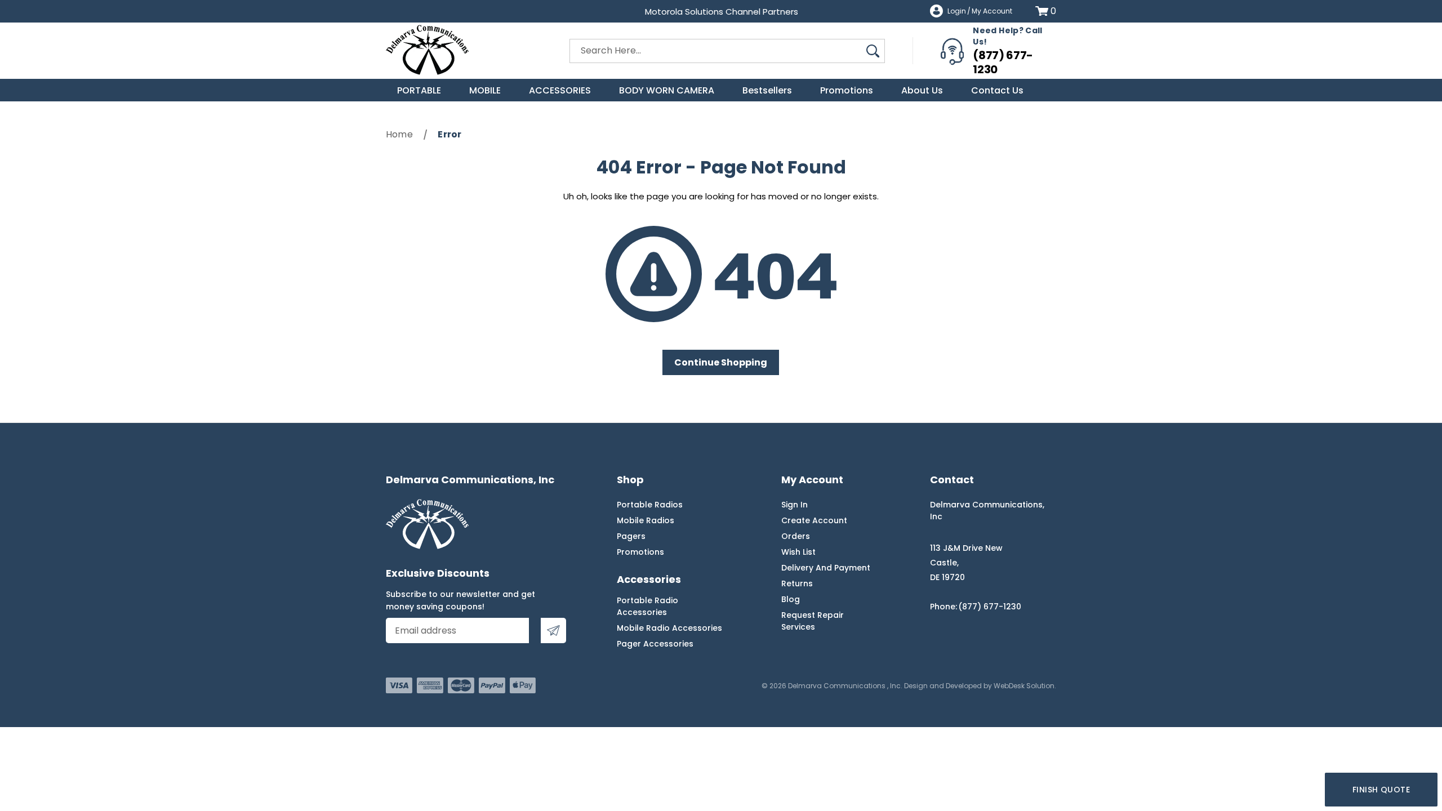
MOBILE (485, 90)
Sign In (794, 504)
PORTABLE (419, 90)
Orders (795, 536)
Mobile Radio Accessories (669, 628)
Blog (790, 599)
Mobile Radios (645, 520)
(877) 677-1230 (1003, 62)
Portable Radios (650, 504)
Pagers (631, 536)
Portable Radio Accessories (647, 606)
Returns (797, 583)
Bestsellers (767, 90)
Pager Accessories (655, 643)
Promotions (846, 90)
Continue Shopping (720, 362)
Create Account (814, 520)
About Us (922, 90)
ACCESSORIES (560, 90)
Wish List (798, 552)
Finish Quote (1381, 789)
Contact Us (997, 90)
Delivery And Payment (825, 567)
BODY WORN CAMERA (666, 90)
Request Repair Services (812, 620)
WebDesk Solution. (1025, 685)
